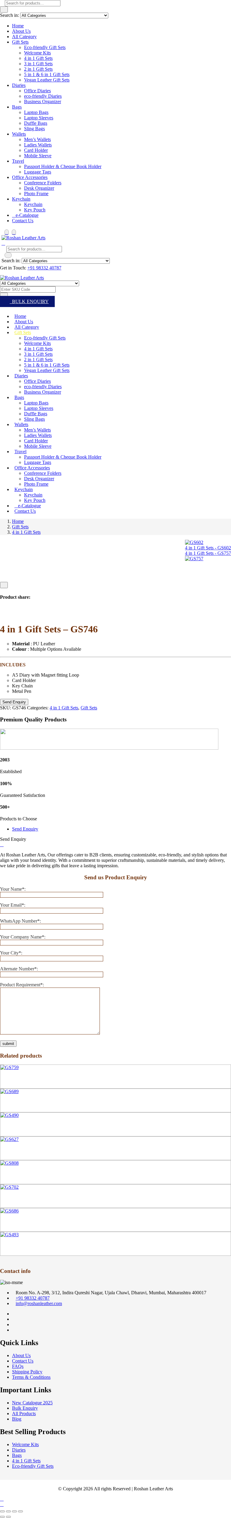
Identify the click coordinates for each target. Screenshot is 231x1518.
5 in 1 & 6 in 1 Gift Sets (46, 74)
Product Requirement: (22, 984)
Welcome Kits (37, 52)
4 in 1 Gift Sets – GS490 (23, 1127)
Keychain (21, 198)
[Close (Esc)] (20, 1511)
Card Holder (36, 150)
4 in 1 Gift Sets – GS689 (23, 1103)
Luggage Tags (37, 171)
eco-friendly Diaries (43, 96)
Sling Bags (34, 128)
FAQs (17, 1366)
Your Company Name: (22, 936)
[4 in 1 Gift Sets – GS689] (9, 1091)
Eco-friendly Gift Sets (45, 47)
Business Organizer (42, 101)
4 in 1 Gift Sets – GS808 (23, 1175)
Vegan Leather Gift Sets (46, 79)
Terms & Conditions (31, 1377)
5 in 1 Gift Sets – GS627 (23, 1151)
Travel (18, 161)
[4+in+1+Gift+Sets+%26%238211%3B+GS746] (9, 614)
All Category (24, 36)
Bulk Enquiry (25, 1408)
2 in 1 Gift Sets (38, 69)
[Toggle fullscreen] (8, 1511)
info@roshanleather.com (39, 1303)
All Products (24, 1413)
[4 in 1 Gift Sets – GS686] (9, 1210)
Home (18, 25)
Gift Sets (20, 42)
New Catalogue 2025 (32, 1402)
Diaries (19, 85)
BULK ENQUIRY (29, 301)
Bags (17, 106)
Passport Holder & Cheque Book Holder (62, 166)
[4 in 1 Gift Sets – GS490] (9, 1115)
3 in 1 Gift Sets (38, 63)
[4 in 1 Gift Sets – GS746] (2, 614)
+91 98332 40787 (44, 267)
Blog (16, 1418)
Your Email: (12, 905)
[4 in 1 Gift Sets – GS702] (9, 1187)
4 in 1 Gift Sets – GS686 (23, 1223)
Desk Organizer (39, 188)
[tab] (121, 829)
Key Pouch (34, 209)
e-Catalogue (27, 215)
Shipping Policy (27, 1371)
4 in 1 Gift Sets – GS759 (23, 1079)
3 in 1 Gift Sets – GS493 (23, 1246)
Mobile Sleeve (37, 155)
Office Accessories (30, 177)
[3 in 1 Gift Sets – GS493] (9, 1234)
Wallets (19, 134)
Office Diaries (37, 90)
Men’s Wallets (37, 139)
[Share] (14, 1511)
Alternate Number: (19, 968)
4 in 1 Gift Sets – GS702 (23, 1199)
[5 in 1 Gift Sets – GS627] (9, 1139)
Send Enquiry (25, 828)
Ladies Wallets (38, 144)
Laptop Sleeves (38, 117)
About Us (21, 31)
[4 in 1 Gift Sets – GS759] (9, 1067)
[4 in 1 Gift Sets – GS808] (9, 1163)
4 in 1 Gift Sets (38, 58)
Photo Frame (36, 193)
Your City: (11, 952)
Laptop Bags (36, 112)
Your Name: (13, 889)
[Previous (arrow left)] (2, 1517)
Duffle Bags (35, 123)
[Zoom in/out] (2, 1511)
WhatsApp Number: (20, 920)
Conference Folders (42, 182)
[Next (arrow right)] (8, 1517)
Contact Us (22, 220)
